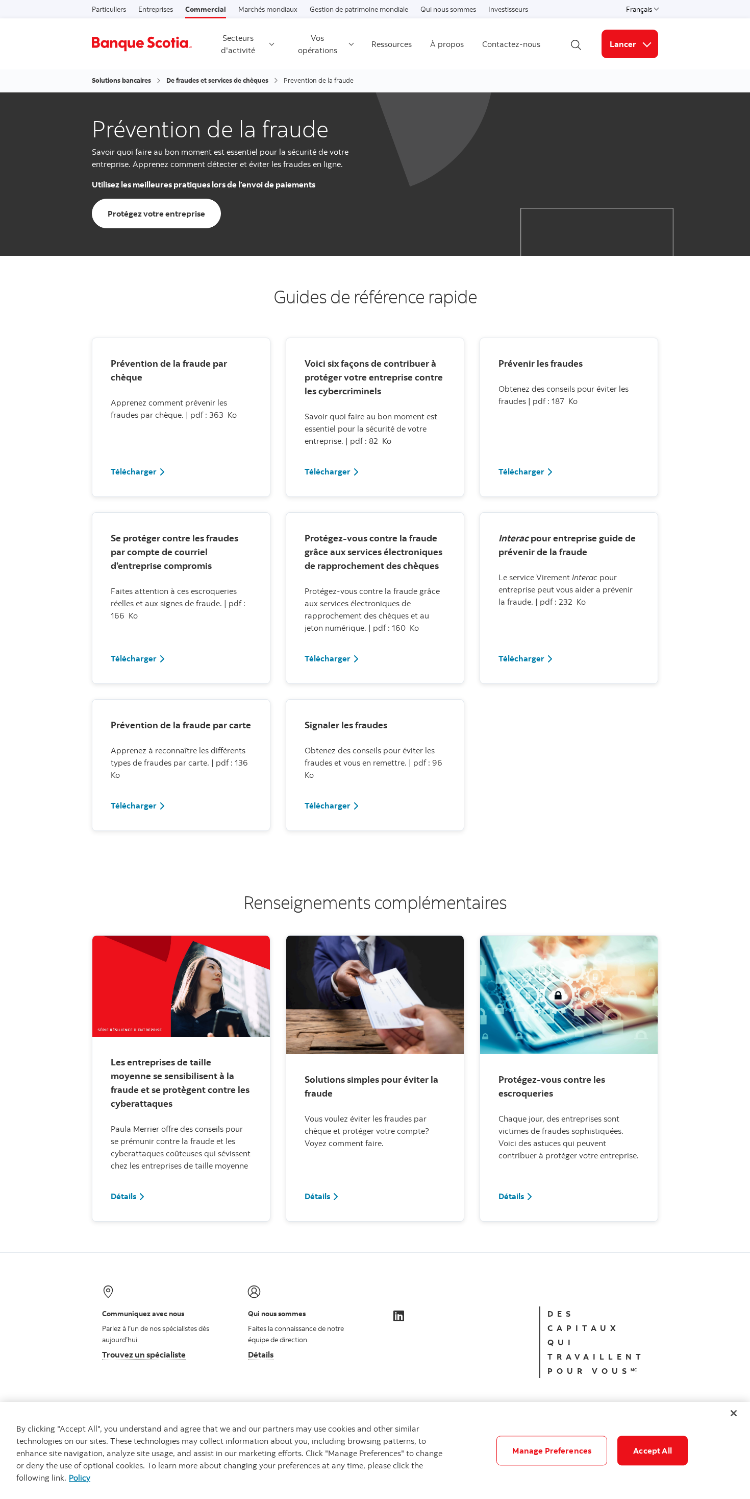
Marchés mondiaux (267, 9)
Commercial (205, 9)
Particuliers (109, 9)
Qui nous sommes (448, 9)
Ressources (391, 44)
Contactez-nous (511, 44)
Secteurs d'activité (238, 44)
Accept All (652, 1450)
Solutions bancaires (121, 80)
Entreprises (155, 9)
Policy (79, 1477)
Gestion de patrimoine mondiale (359, 9)
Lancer (634, 43)
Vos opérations (317, 44)
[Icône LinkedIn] (398, 1315)
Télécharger (134, 471)
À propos (447, 44)
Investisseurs (508, 9)
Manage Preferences (551, 1450)
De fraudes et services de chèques (217, 80)
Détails (123, 1196)
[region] (375, 1450)
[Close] (733, 1413)
